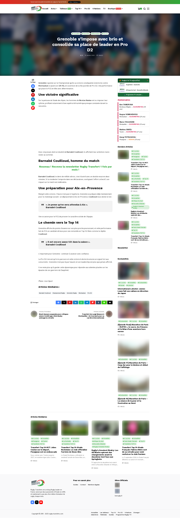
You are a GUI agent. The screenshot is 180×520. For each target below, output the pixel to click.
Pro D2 (90, 293)
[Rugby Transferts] (36, 9)
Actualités (94, 512)
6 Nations (128, 512)
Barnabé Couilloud (45, 293)
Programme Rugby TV (123, 515)
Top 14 (113, 512)
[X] (37, 502)
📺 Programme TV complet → (133, 95)
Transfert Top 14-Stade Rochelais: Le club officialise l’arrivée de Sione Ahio (140, 186)
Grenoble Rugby (72, 293)
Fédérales (103, 515)
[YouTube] (41, 502)
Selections (94, 515)
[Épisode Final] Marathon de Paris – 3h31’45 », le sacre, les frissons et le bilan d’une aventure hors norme (133, 328)
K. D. (81, 55)
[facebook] (32, 502)
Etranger (137, 512)
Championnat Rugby (59, 293)
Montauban (82, 293)
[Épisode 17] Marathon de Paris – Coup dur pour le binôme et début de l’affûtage (133, 365)
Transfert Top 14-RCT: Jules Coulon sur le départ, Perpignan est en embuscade (139, 164)
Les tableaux (104, 512)
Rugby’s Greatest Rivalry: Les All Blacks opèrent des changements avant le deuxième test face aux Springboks (140, 213)
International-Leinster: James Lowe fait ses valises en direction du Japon (133, 291)
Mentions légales (93, 484)
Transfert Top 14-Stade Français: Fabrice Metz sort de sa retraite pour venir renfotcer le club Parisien (140, 238)
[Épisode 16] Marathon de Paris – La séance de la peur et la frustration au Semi (133, 401)
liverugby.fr (118, 496)
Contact (83, 484)
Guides (75, 484)
